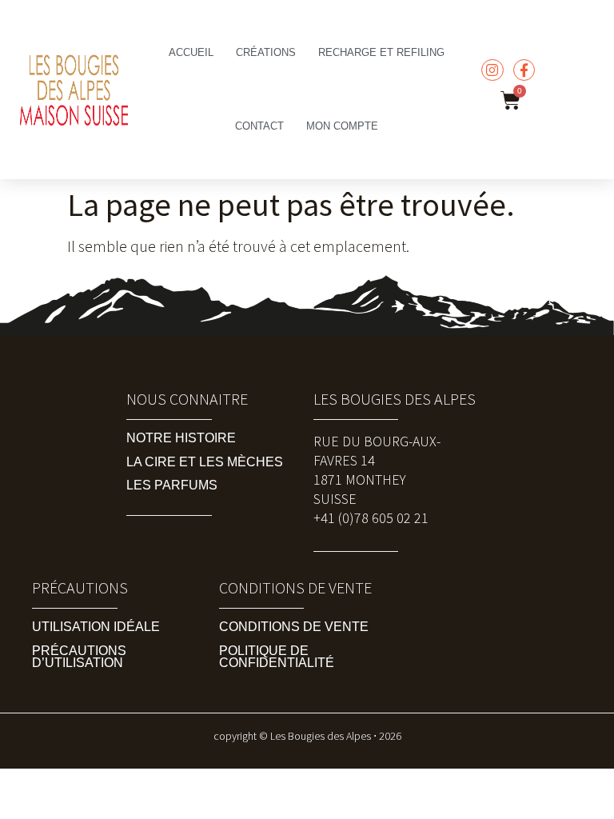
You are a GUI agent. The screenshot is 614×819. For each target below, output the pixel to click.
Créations (266, 52)
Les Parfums (171, 485)
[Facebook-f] (524, 70)
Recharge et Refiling (381, 52)
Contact (259, 126)
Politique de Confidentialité (276, 656)
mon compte (342, 126)
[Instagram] (492, 70)
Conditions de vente (294, 626)
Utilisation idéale (96, 626)
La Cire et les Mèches (204, 462)
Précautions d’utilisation (79, 656)
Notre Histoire (181, 438)
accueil (191, 52)
